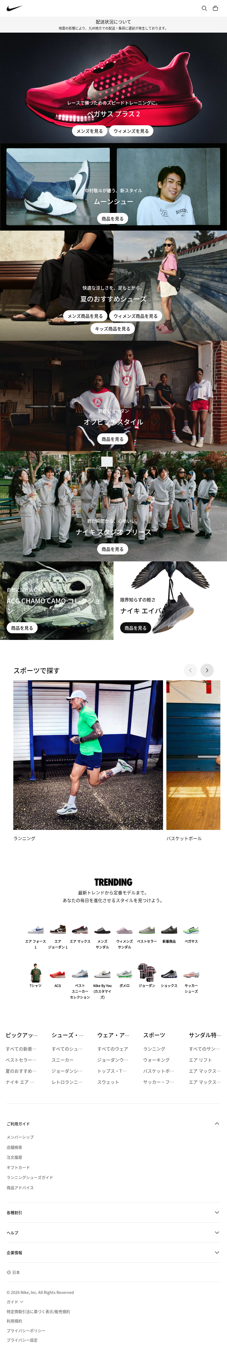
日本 (16, 1272)
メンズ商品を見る (85, 315)
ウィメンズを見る (131, 130)
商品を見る (113, 218)
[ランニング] (88, 761)
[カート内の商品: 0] (215, 8)
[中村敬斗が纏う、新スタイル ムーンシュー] (113, 187)
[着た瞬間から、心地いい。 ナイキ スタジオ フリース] (113, 506)
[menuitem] (16, 1301)
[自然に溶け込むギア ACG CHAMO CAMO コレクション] (57, 600)
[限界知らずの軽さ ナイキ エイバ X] (170, 600)
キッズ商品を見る (112, 328)
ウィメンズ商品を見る (136, 315)
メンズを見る (89, 130)
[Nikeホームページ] (15, 8)
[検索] (204, 8)
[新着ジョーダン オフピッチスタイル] (113, 396)
